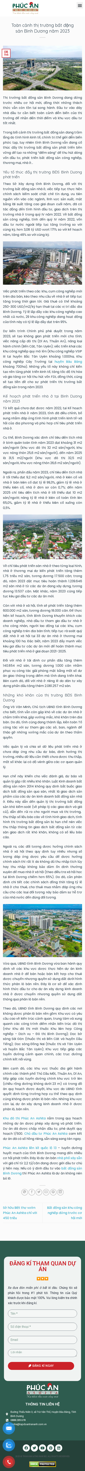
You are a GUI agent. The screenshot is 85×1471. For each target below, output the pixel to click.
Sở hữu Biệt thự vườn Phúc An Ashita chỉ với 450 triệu (20, 1212)
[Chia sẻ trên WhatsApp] (24, 1192)
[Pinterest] (50, 1448)
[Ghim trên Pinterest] (53, 1192)
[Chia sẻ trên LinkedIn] (60, 1192)
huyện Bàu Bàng (68, 361)
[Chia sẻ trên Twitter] (39, 1192)
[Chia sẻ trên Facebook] (31, 1192)
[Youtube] (42, 1448)
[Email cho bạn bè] (46, 1192)
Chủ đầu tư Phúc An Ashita (46, 1133)
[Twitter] (34, 1448)
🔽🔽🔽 (42, 1278)
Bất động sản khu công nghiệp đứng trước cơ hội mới (64, 1212)
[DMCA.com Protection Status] (42, 1464)
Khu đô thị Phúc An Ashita (24, 1118)
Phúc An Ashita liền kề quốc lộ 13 (30, 1148)
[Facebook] (26, 1448)
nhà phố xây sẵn (69, 1158)
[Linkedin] (58, 1448)
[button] (79, 5)
